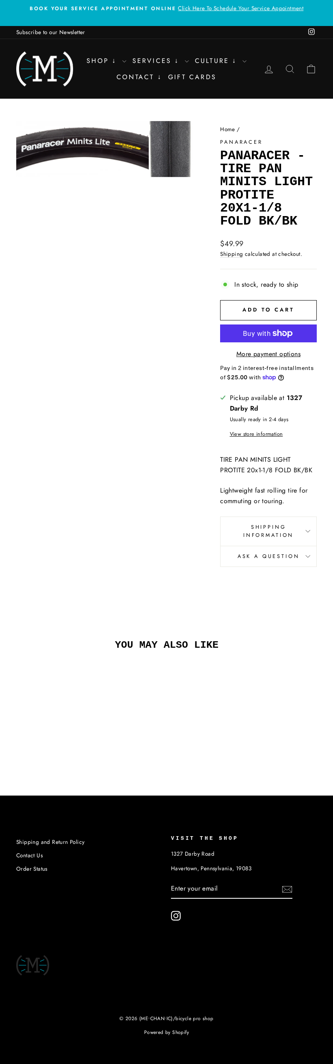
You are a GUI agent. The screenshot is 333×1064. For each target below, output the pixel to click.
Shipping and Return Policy (50, 842)
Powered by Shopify (166, 1032)
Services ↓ (157, 60)
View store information (256, 434)
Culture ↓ (217, 60)
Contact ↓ (139, 77)
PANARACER (241, 142)
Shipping (231, 254)
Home (227, 129)
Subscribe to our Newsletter (50, 32)
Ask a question (269, 556)
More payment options (268, 354)
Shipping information (268, 531)
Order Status (32, 869)
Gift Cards (192, 77)
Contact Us (29, 855)
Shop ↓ (103, 60)
